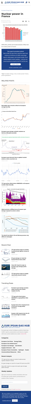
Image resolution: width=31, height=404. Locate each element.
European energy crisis (10, 73)
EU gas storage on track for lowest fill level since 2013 (18, 258)
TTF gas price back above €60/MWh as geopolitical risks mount (19, 298)
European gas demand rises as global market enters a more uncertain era (14, 158)
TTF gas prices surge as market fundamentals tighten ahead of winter (20, 251)
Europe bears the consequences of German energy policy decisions (20, 306)
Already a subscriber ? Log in (15, 67)
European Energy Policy (7, 10)
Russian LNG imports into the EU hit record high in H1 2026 (20, 314)
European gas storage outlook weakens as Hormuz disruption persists (13, 132)
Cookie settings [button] (6, 400)
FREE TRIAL (15, 64)
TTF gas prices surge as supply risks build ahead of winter (19, 274)
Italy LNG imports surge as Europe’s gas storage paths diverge (18, 266)
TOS (12, 389)
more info (23, 334)
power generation (6, 75)
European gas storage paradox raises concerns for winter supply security (19, 289)
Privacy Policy (17, 389)
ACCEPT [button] (15, 400)
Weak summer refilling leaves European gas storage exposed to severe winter (14, 210)
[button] (23, 21)
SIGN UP (5, 386)
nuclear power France (22, 73)
